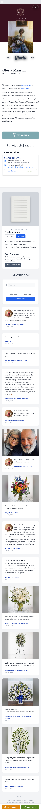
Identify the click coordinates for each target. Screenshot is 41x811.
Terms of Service (26, 802)
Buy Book (21, 236)
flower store (25, 88)
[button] (20, 442)
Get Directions (12, 171)
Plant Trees (29, 171)
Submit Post (20, 299)
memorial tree (26, 85)
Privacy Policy (15, 802)
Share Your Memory (13, 265)
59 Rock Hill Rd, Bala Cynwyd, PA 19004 (21, 167)
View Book (9, 236)
